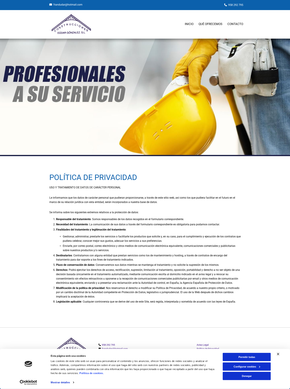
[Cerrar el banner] (278, 354)
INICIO (189, 24)
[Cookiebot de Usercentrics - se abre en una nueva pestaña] (28, 382)
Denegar (247, 376)
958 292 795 (235, 5)
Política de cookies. (91, 373)
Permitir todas (246, 357)
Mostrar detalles (60, 382)
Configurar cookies (245, 366)
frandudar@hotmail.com (67, 4)
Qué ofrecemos (210, 24)
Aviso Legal (203, 345)
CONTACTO (235, 24)
